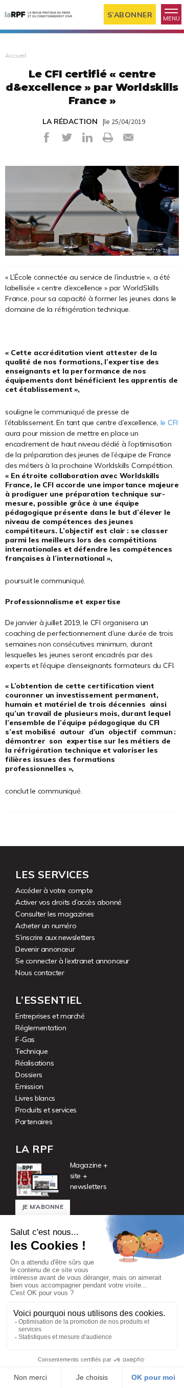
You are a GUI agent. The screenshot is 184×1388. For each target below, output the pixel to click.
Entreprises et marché (50, 1016)
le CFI (169, 422)
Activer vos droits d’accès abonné (68, 902)
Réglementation (40, 1027)
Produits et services (46, 1109)
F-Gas (25, 1039)
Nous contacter (39, 972)
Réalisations (34, 1063)
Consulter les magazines (54, 914)
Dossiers (28, 1074)
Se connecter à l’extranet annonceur (72, 960)
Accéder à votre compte (54, 890)
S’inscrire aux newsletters (55, 937)
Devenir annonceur (45, 949)
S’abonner (130, 14)
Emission (29, 1086)
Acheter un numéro (45, 925)
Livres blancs (35, 1098)
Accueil (15, 55)
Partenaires (34, 1121)
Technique (31, 1051)
